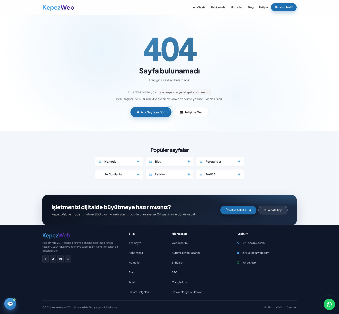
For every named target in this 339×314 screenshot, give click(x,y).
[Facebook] (45, 259)
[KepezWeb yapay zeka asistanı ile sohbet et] (10, 304)
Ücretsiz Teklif (284, 7)
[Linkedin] (68, 259)
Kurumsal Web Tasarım (186, 252)
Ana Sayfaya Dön (153, 112)
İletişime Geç (193, 112)
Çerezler (292, 307)
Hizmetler (236, 7)
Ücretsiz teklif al (236, 210)
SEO (175, 272)
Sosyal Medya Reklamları (187, 292)
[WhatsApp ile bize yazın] (329, 304)
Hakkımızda (218, 7)
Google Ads (179, 282)
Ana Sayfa (199, 7)
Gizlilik (267, 307)
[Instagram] (60, 259)
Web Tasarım (180, 242)
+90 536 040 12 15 (253, 242)
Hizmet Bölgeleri (139, 292)
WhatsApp (275, 210)
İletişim (263, 7)
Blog (251, 7)
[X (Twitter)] (53, 259)
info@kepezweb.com (255, 252)
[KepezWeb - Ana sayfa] (58, 7)
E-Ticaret (177, 262)
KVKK (279, 307)
